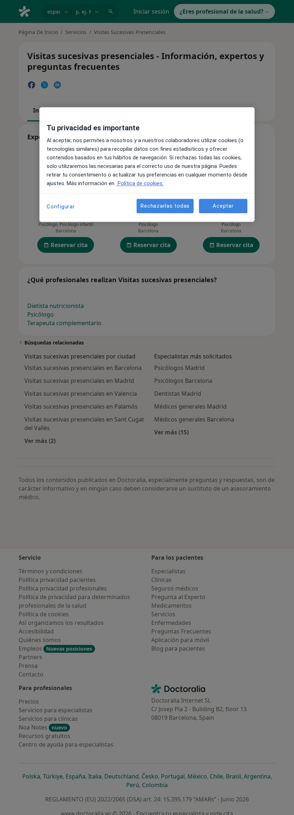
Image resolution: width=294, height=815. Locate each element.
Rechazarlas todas (165, 206)
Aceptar (223, 206)
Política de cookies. (139, 183)
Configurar (61, 207)
